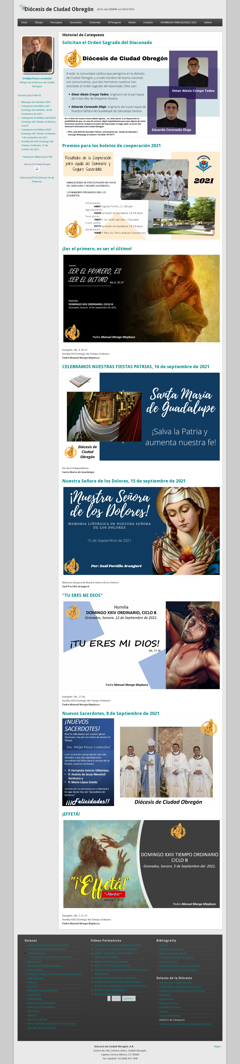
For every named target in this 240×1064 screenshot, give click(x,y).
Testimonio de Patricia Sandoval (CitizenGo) (117, 945)
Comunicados (166, 999)
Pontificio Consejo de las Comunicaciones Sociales (55, 974)
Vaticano (32, 982)
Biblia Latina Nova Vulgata (173, 953)
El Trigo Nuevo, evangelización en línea (180, 986)
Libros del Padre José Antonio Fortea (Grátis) (51, 1023)
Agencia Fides (35, 970)
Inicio (24, 22)
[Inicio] (21, 5)
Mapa (217, 1046)
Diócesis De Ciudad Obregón (37, 164)
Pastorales (95, 22)
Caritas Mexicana (37, 953)
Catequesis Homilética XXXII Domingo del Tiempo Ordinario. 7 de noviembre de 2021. (38, 133)
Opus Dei (33, 986)
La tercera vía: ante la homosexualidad (115, 977)
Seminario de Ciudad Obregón (175, 982)
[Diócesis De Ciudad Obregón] (37, 170)
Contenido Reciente (169, 1007)
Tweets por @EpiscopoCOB (37, 156)
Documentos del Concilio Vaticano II (178, 970)
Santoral (163, 1011)
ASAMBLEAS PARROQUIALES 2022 (178, 22)
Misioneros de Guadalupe (41, 1007)
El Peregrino (114, 22)
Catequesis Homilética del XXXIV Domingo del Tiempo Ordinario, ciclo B (38, 121)
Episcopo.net (34, 961)
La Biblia (163, 945)
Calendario (165, 995)
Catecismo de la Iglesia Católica (176, 957)
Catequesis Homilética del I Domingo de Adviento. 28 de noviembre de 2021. (36, 110)
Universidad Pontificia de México (45, 965)
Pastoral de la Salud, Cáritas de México (51, 957)
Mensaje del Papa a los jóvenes (111, 961)
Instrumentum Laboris (171, 949)
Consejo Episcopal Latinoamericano (47, 949)
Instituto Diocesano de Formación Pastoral (182, 990)
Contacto (148, 22)
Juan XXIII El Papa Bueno (107, 994)
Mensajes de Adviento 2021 (36, 102)
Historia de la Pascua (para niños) (112, 965)
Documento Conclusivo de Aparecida (179, 965)
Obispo (39, 22)
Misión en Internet (37, 1019)
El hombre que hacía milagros (110, 990)
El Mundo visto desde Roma (42, 990)
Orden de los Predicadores (42, 1003)
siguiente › (128, 998)
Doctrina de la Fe (168, 961)
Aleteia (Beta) (35, 998)
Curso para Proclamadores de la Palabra (116, 949)
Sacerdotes (76, 22)
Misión (132, 22)
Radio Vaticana (35, 978)
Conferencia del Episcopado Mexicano (48, 945)
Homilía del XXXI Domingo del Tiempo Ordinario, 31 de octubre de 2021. (37, 145)
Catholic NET (34, 994)
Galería (208, 22)
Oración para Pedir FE (29, 95)
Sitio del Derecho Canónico (42, 1028)
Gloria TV (33, 1015)
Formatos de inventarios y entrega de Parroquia (185, 1024)
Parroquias (56, 22)
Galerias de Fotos (168, 1003)
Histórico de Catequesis (172, 1019)
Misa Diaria (34, 1011)
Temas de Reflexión (170, 1015)
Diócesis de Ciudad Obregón (59, 9)
